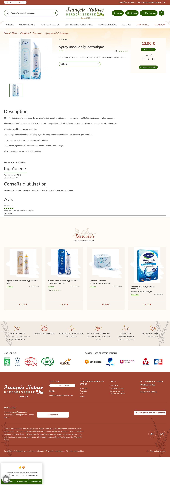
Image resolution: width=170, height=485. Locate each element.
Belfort (82, 396)
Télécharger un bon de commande (150, 412)
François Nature (11, 33)
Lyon (81, 394)
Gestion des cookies (75, 451)
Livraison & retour (117, 388)
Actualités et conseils (151, 381)
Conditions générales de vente (16, 451)
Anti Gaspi (159, 25)
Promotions (143, 25)
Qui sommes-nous (117, 391)
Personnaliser (22, 482)
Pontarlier (83, 391)
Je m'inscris (53, 414)
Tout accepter (35, 482)
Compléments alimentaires (31, 33)
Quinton (62, 51)
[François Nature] (85, 13)
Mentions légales (37, 451)
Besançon (83, 388)
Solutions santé (148, 392)
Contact (144, 388)
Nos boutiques (147, 385)
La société (114, 385)
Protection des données (55, 451)
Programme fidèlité (117, 394)
